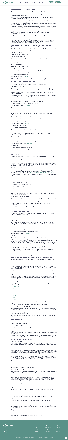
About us (31, 2)
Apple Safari (15, 290)
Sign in (51, 2)
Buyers (36, 427)
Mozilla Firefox (16, 288)
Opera (14, 299)
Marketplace (25, 2)
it (61, 2)
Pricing (35, 2)
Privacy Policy (26, 76)
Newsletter (58, 431)
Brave (14, 297)
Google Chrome (16, 286)
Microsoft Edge (16, 295)
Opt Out (31, 178)
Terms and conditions (49, 431)
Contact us (58, 427)
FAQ (39, 2)
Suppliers (36, 429)
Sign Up (57, 2)
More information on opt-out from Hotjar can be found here (43, 172)
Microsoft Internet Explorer (18, 293)
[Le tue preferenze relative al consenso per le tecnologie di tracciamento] (66, 438)
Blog (42, 2)
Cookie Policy (47, 429)
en (63, 2)
